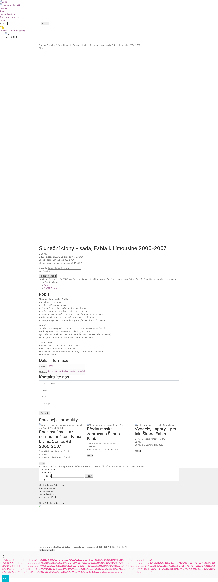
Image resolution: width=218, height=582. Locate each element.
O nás (2, 11)
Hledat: (3, 23)
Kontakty (4, 20)
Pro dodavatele (7, 14)
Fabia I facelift (64, 45)
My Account (50, 469)
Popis (46, 285)
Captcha (45, 420)
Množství (43, 271)
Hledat (45, 23)
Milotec (55, 282)
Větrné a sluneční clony (117, 279)
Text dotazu (46, 404)
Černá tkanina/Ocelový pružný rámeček (66, 371)
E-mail (44, 390)
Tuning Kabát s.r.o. (55, 485)
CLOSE (5, 579)
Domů (42, 45)
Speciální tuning (80, 45)
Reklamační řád (46, 491)
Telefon (45, 397)
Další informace (51, 288)
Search (47, 472)
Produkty (4, 8)
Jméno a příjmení (48, 383)
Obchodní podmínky (9, 17)
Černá (50, 365)
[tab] (111, 285)
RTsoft (53, 497)
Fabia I (85, 279)
